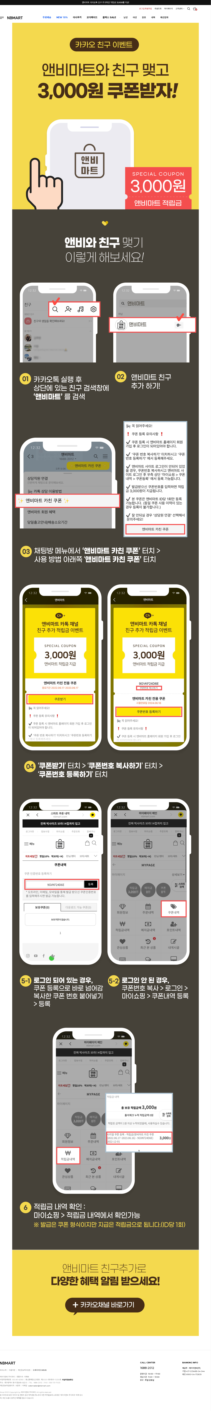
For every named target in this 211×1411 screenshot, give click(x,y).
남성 (126, 17)
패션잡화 (164, 17)
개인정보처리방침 (24, 1370)
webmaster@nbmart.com (39, 1386)
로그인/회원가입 (145, 8)
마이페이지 (168, 8)
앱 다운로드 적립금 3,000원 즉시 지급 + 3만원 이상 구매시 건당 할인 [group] (105, 4)
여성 (135, 17)
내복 (153, 17)
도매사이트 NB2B (40, 1370)
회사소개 (3, 1370)
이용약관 (12, 1370)
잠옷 (144, 17)
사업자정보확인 (67, 1380)
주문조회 (158, 8)
